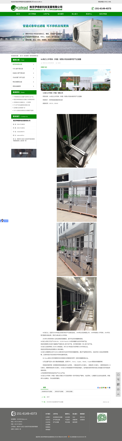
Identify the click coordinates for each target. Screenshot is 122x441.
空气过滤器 (56, 422)
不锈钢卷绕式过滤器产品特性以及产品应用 (24, 96)
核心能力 (75, 14)
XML (109, 1)
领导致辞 (48, 429)
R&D (74, 417)
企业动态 (67, 417)
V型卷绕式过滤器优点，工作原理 (22, 102)
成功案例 (61, 14)
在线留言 (82, 419)
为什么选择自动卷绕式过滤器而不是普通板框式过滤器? (24, 110)
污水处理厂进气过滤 (19, 77)
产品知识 (67, 419)
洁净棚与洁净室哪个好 (19, 107)
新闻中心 (89, 14)
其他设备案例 (17, 86)
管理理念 (48, 427)
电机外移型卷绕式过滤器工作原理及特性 (24, 99)
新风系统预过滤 (34, 55)
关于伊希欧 (32, 14)
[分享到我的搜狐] (105, 387)
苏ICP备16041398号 (61, 437)
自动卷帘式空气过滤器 (47, 391)
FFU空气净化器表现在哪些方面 (22, 105)
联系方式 (82, 417)
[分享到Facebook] (109, 387)
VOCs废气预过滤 (18, 68)
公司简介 (48, 417)
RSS (106, 1)
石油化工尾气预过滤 (19, 73)
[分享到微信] (102, 387)
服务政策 (75, 422)
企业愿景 (48, 424)
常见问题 (67, 422)
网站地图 (101, 1)
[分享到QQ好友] (104, 387)
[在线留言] (118, 389)
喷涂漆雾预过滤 (17, 82)
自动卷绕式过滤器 (57, 417)
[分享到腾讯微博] (107, 387)
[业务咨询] (118, 374)
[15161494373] (118, 379)
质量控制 (75, 419)
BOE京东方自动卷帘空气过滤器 (55, 402)
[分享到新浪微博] (100, 387)
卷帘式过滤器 (69, 391)
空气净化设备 (56, 419)
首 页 (18, 14)
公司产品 (46, 14)
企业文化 (48, 419)
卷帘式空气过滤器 (59, 391)
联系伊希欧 (103, 14)
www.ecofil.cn (38, 1)
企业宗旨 (48, 422)
